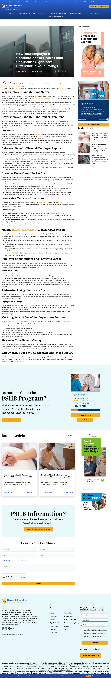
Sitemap (66, 629)
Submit (38, 583)
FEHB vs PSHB (41, 13)
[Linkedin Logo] (6, 628)
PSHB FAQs (53, 632)
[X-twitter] (63, 71)
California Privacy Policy (71, 623)
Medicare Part (47, 215)
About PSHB (11, 13)
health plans (38, 134)
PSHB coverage (44, 202)
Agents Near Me (55, 623)
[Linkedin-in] (59, 71)
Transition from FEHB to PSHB (26, 13)
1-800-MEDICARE (56, 673)
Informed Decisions (25, 229)
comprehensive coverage (12, 86)
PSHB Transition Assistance (92, 13)
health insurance (49, 84)
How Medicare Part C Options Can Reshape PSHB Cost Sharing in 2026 (100, 136)
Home (52, 613)
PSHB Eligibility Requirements (57, 13)
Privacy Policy (68, 616)
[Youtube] (66, 71)
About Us (53, 619)
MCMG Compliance (70, 619)
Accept (88, 676)
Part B (60, 202)
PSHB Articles (54, 629)
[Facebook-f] (55, 71)
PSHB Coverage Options (75, 13)
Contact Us (53, 616)
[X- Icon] (9, 628)
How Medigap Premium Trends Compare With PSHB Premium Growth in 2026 (100, 160)
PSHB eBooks (54, 626)
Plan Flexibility (9, 253)
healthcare (62, 88)
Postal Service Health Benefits (41, 98)
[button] (99, 6)
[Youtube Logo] (12, 628)
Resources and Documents (55, 16)
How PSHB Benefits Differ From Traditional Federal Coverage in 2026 (99, 147)
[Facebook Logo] (3, 628)
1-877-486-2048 (87, 673)
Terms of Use (68, 613)
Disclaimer (67, 626)
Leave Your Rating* (9, 560)
